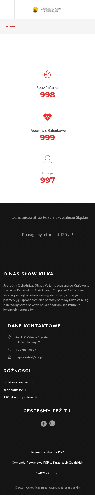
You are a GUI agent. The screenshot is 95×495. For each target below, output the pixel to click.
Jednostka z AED (15, 390)
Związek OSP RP (47, 473)
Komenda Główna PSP (47, 452)
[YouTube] (52, 423)
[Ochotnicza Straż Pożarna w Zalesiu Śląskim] (47, 10)
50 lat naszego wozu (18, 382)
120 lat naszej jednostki (20, 397)
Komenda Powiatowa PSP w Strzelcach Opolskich (47, 462)
